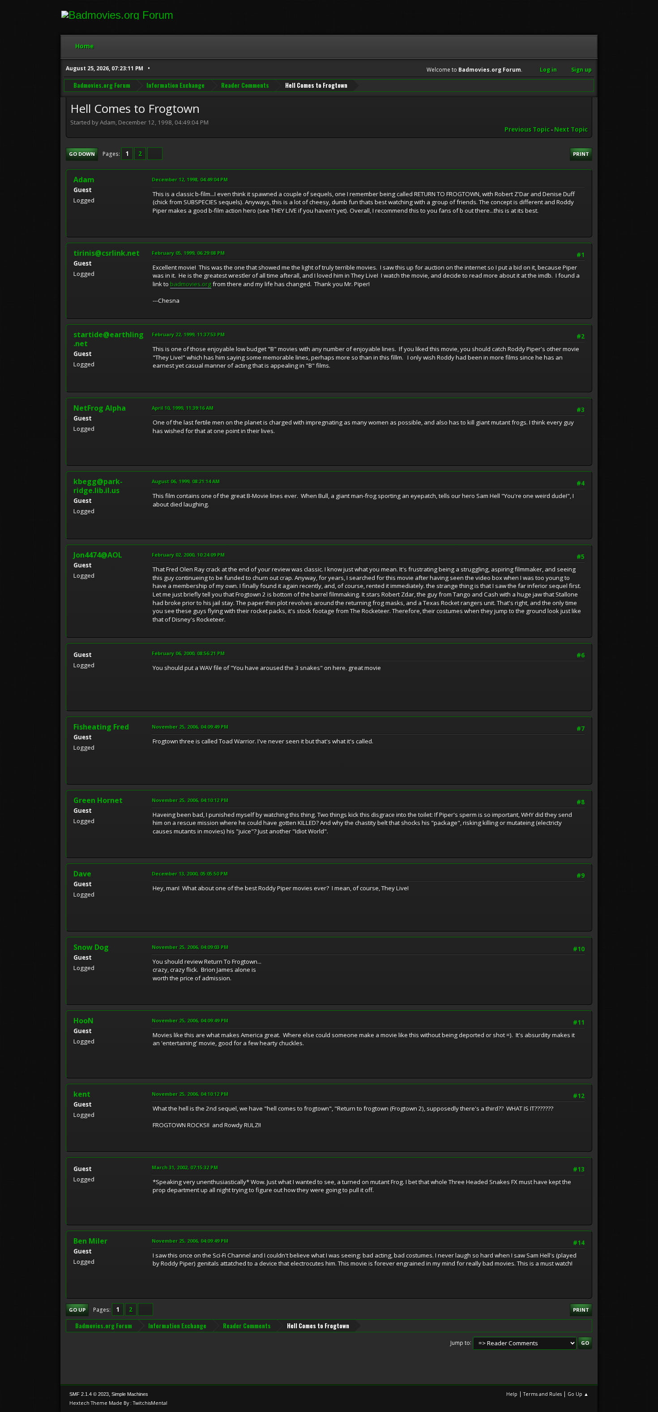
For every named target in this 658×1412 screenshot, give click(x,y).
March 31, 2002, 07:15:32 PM (185, 1167)
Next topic (571, 129)
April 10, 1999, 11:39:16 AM (183, 407)
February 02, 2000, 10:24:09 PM (188, 554)
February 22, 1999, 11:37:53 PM (188, 334)
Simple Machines (129, 1394)
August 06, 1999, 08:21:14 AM (186, 481)
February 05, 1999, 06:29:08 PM (188, 252)
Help (511, 1394)
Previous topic (527, 129)
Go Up (77, 1309)
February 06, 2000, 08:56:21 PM (188, 653)
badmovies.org (190, 284)
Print (581, 153)
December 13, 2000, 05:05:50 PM (190, 873)
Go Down (82, 153)
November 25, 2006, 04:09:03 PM (190, 947)
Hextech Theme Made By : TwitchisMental (118, 1402)
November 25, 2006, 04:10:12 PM (190, 800)
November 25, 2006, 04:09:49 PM (190, 726)
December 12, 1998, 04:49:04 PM (190, 179)
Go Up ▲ (578, 1394)
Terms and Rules (542, 1394)
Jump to (460, 1342)
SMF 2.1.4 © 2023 (89, 1394)
